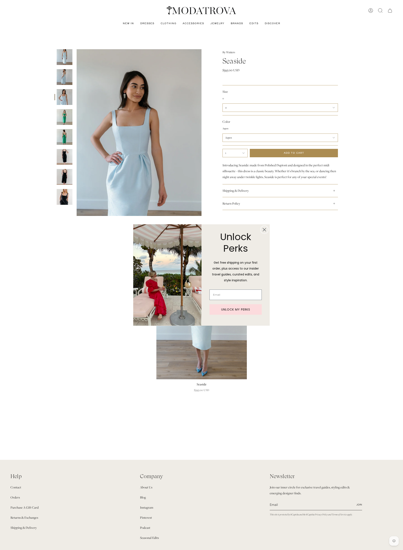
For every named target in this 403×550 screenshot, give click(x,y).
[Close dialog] (264, 229)
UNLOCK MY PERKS (235, 309)
